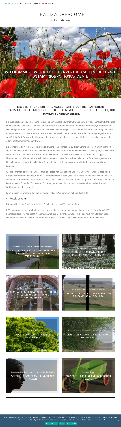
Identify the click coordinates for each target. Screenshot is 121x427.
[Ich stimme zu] (118, 421)
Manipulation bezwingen (22, 288)
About (15, 3)
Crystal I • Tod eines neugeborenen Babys (88, 377)
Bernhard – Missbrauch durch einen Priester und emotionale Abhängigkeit (32, 295)
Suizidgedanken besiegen (42, 247)
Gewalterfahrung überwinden (79, 331)
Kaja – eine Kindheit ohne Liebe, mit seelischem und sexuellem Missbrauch (32, 253)
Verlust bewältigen (32, 331)
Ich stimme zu (51, 423)
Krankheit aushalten (80, 248)
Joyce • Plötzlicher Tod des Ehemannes (32, 336)
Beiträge (25, 3)
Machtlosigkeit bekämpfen (45, 372)
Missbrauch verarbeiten (21, 247)
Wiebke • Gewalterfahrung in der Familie (32, 377)
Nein (62, 423)
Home (7, 3)
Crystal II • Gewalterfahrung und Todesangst (88, 336)
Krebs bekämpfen (97, 248)
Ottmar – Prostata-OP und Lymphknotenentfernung (88, 253)
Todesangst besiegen (97, 289)
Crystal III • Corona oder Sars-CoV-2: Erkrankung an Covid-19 (88, 294)
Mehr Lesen (71, 423)
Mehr (36, 3)
